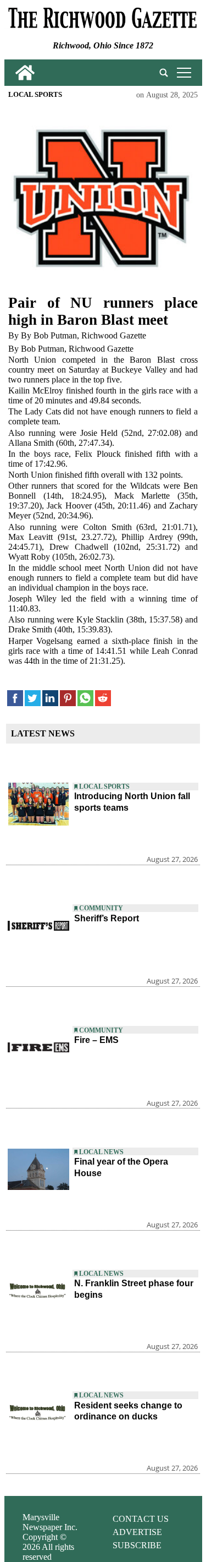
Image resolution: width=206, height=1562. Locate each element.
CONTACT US (141, 1518)
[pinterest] (68, 698)
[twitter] (33, 698)
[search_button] (163, 72)
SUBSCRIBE (137, 1545)
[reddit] (103, 698)
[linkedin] (50, 698)
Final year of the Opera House (121, 1167)
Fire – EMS (96, 1040)
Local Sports (35, 95)
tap (182, 72)
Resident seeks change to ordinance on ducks (128, 1411)
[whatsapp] (85, 698)
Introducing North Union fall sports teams (132, 801)
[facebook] (15, 698)
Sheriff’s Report (106, 918)
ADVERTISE (137, 1532)
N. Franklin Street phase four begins (133, 1289)
